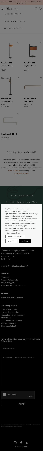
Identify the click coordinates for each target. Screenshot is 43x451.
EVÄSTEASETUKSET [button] (15, 236)
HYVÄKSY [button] (25, 241)
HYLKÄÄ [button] (11, 241)
